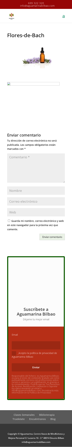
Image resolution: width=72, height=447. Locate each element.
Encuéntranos (37, 419)
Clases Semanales (24, 414)
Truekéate (19, 419)
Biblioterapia (47, 414)
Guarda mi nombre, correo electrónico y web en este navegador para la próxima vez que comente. (35, 225)
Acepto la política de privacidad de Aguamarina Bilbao (34, 355)
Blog (53, 419)
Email (15, 335)
